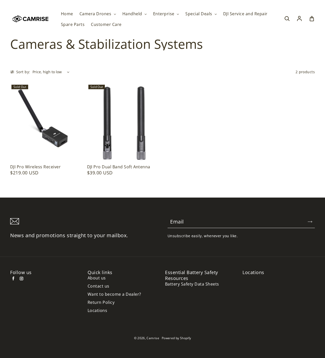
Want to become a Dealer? (114, 294)
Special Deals (199, 14)
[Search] (287, 19)
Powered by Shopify (176, 338)
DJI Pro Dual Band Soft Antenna (118, 167)
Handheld (132, 14)
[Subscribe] (310, 221)
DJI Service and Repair (245, 14)
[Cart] (312, 19)
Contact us (98, 286)
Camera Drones (95, 14)
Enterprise (164, 14)
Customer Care (106, 24)
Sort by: (23, 72)
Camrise (153, 338)
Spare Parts (73, 24)
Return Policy (101, 302)
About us (97, 278)
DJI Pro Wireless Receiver (35, 167)
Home (67, 14)
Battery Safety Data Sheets (192, 284)
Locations (97, 310)
